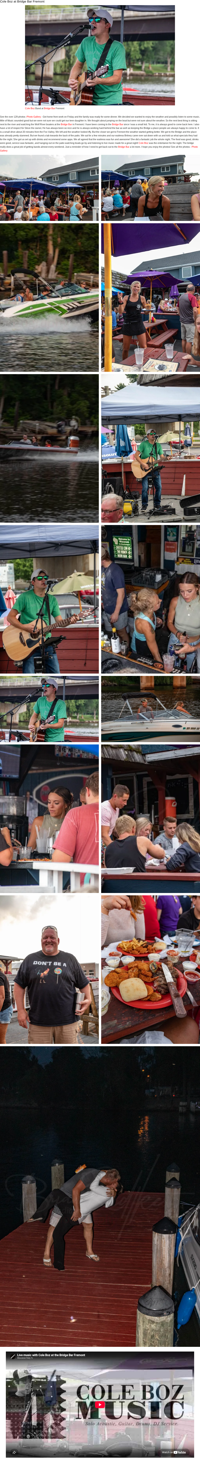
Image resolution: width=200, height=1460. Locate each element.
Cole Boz (30, 108)
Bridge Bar (49, 108)
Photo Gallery (34, 117)
